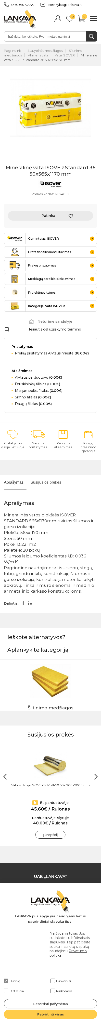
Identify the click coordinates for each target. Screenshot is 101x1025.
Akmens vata (38, 55)
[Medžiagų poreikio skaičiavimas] (15, 278)
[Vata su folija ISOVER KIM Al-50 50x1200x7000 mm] (50, 766)
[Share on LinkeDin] (30, 603)
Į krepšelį (50, 835)
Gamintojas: (43, 238)
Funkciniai (63, 981)
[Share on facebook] (23, 603)
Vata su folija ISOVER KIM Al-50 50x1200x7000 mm (50, 785)
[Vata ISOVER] (15, 305)
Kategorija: (46, 306)
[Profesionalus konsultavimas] (15, 251)
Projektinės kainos (41, 292)
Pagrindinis (12, 51)
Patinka (48, 216)
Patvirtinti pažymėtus (50, 1004)
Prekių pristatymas (42, 265)
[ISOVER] (50, 185)
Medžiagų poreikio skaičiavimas (51, 279)
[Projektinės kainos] (15, 292)
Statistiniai (17, 991)
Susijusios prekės (45, 482)
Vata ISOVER (65, 55)
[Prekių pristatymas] (15, 265)
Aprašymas (14, 482)
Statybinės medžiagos (45, 51)
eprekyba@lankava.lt (65, 5)
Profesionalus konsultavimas (49, 252)
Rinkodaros (64, 991)
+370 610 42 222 (23, 5)
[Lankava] (20, 19)
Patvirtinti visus (50, 1014)
